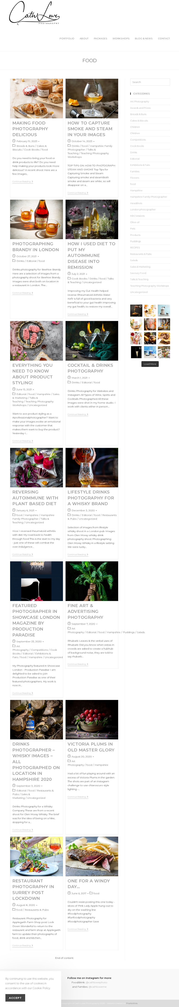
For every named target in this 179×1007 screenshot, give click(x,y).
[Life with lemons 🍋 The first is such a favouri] (164, 324)
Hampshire (44, 394)
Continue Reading (22, 181)
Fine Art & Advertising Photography (85, 611)
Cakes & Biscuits (139, 120)
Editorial (31, 261)
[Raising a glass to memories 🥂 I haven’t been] (136, 352)
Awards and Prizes (140, 107)
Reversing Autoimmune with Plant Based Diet (35, 497)
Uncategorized (92, 282)
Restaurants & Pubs (37, 909)
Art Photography (139, 101)
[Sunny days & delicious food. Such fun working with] (150, 338)
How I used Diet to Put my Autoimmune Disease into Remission (92, 255)
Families (134, 171)
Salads (141, 632)
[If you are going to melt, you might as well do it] (164, 338)
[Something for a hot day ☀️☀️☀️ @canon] (164, 311)
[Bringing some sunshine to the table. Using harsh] (150, 311)
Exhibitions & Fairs (140, 165)
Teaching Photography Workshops (149, 285)
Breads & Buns (25, 145)
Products (135, 235)
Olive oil (134, 222)
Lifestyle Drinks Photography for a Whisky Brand (91, 497)
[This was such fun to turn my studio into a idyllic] (136, 324)
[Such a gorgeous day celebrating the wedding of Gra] (150, 324)
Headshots (136, 203)
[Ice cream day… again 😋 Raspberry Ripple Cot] (136, 338)
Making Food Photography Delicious (30, 128)
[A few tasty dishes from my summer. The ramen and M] (136, 311)
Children (135, 127)
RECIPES (135, 247)
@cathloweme (98, 986)
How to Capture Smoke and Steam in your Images (90, 128)
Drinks (75, 145)
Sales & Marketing (140, 266)
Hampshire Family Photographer (148, 196)
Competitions (39, 649)
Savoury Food (138, 273)
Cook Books (32, 149)
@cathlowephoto (96, 982)
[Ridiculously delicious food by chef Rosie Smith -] (164, 352)
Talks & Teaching (139, 279)
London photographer (143, 209)
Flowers (134, 177)
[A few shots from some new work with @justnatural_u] (150, 352)
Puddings (129, 632)
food (45, 149)
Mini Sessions (137, 215)
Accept (15, 997)
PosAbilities (132, 1003)
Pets (132, 228)
